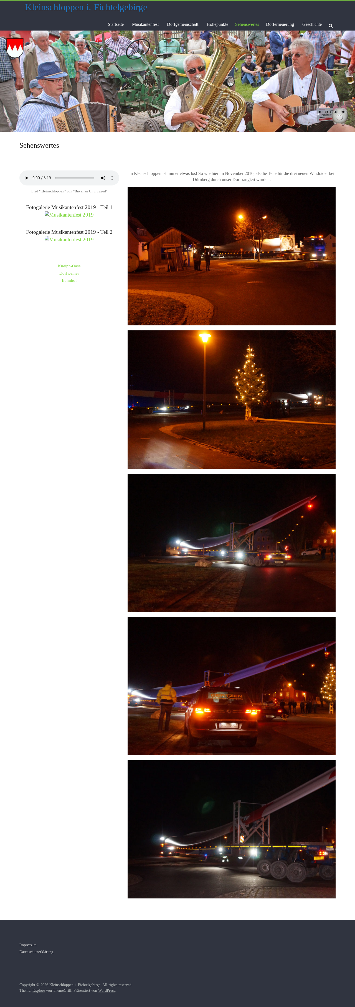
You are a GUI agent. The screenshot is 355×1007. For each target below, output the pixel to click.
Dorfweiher (69, 273)
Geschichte (312, 24)
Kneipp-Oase (69, 266)
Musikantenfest (145, 24)
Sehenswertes (247, 24)
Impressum (28, 945)
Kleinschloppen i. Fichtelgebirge (86, 7)
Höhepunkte (217, 24)
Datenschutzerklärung (36, 952)
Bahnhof (69, 280)
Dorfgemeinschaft (182, 24)
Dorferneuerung (280, 24)
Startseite (116, 24)
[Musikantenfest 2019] (69, 215)
